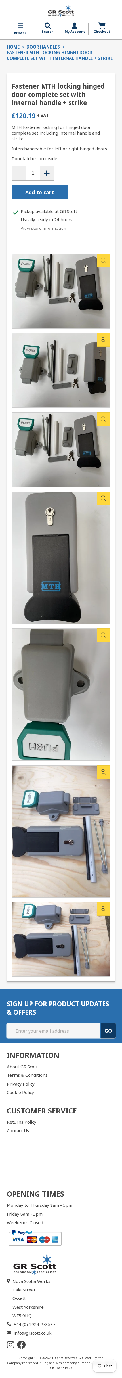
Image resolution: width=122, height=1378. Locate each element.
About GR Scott (22, 1066)
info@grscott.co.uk (33, 1333)
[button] (48, 28)
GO (108, 1030)
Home (13, 47)
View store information (43, 228)
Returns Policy (21, 1122)
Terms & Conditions (27, 1075)
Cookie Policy (20, 1092)
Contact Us (18, 1130)
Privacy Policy (21, 1084)
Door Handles (43, 47)
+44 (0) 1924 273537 (35, 1324)
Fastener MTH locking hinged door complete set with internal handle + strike (60, 55)
